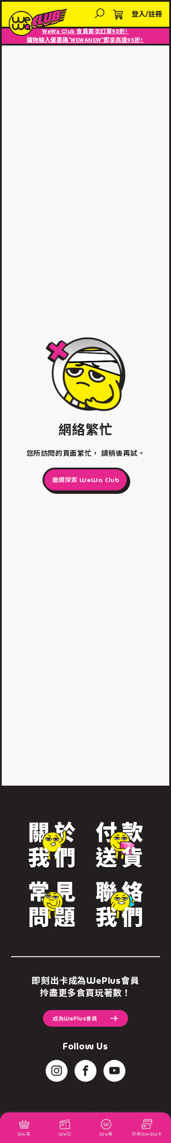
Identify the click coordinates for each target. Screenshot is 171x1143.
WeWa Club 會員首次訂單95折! (85, 31)
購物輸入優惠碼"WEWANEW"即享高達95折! (85, 40)
